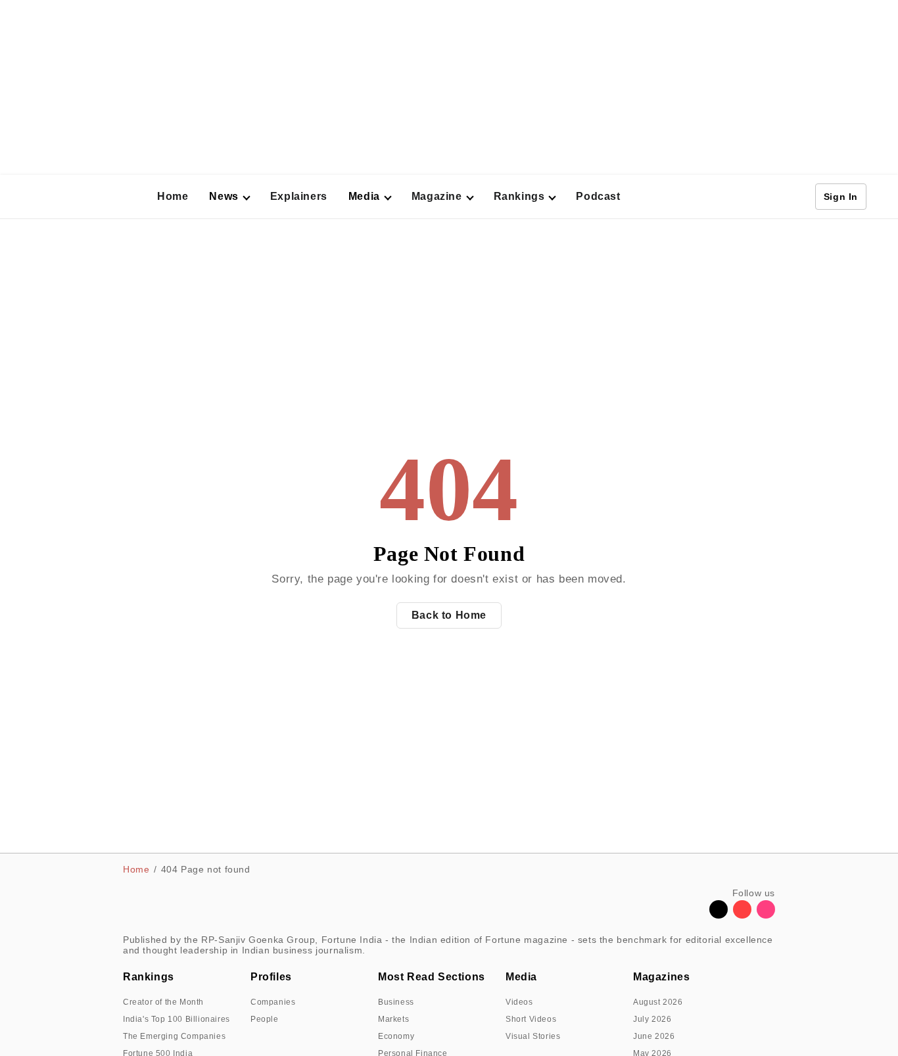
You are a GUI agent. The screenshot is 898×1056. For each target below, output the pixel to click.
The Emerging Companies (174, 1036)
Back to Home (449, 615)
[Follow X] (718, 915)
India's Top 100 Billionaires (176, 1019)
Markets (393, 1019)
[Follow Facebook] (695, 915)
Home (172, 196)
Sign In (841, 196)
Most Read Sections (431, 976)
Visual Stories (533, 1036)
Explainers (298, 196)
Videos (519, 1002)
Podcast (598, 196)
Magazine (437, 196)
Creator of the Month (163, 1002)
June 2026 (653, 1036)
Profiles (271, 976)
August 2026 (658, 1002)
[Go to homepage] (93, 197)
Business (396, 1002)
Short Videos (531, 1019)
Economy (396, 1036)
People (264, 1019)
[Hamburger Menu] (29, 196)
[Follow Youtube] (742, 915)
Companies (272, 1002)
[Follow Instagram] (766, 915)
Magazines (661, 976)
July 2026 (652, 1019)
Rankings (519, 196)
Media (521, 976)
